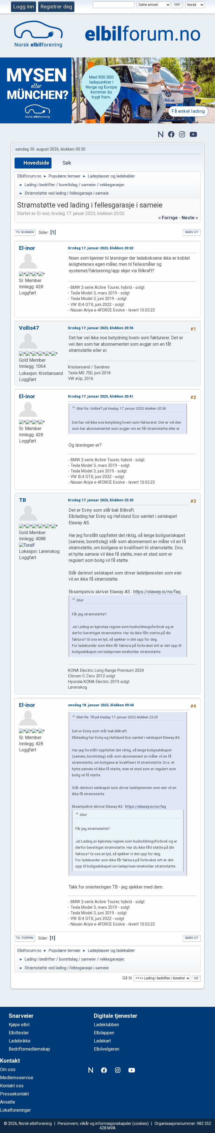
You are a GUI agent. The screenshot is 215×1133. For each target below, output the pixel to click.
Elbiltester (19, 1032)
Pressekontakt (14, 1094)
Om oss (7, 1069)
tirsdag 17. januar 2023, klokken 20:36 (100, 328)
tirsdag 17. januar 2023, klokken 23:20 (100, 500)
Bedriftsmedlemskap (29, 1049)
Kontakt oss (12, 1085)
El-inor (27, 248)
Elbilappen (104, 1032)
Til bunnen (25, 232)
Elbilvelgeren (106, 1049)
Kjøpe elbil (19, 1024)
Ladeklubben (106, 1024)
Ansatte (7, 1102)
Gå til (127, 978)
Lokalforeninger (15, 1110)
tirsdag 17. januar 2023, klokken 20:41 (100, 396)
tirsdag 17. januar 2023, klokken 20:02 (100, 248)
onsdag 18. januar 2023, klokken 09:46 (101, 705)
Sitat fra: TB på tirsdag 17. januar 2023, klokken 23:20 (117, 717)
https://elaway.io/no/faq (157, 591)
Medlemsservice (16, 1077)
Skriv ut (191, 232)
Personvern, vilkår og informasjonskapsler (95, 1123)
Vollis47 (29, 328)
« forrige (168, 217)
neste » (190, 217)
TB (22, 500)
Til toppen (24, 938)
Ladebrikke (20, 1041)
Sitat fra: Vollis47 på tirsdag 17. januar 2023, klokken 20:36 (121, 408)
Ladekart (102, 1041)
